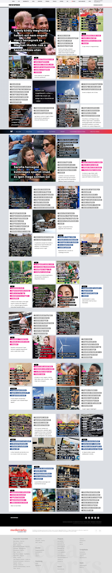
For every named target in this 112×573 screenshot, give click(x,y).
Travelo (54, 1)
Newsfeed (40, 1)
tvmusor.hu (60, 561)
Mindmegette (26, 1)
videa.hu (82, 555)
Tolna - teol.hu (16, 568)
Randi (74, 1)
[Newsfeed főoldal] (14, 518)
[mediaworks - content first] (18, 531)
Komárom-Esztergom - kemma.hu (21, 561)
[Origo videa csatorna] (95, 518)
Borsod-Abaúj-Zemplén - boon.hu (21, 546)
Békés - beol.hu (17, 544)
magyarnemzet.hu (39, 550)
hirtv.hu (37, 554)
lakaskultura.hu (61, 544)
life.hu (81, 542)
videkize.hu (60, 559)
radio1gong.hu (83, 565)
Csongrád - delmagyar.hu (19, 548)
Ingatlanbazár (82, 1)
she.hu (81, 544)
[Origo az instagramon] (92, 518)
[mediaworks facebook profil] (96, 530)
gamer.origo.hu (61, 546)
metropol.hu (82, 540)
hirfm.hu (82, 567)
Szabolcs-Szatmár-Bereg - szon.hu (21, 566)
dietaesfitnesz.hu (62, 555)
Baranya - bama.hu (18, 543)
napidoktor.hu (61, 550)
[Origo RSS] (98, 518)
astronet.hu (60, 541)
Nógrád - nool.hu (17, 563)
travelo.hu (60, 554)
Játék (90, 1)
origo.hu (37, 555)
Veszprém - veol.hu (40, 540)
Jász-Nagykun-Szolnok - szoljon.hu (21, 559)
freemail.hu (82, 552)
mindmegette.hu (61, 552)
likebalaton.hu (61, 548)
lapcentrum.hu (83, 557)
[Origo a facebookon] (86, 518)
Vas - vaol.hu (38, 538)
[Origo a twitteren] (89, 518)
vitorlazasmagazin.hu (63, 557)
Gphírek (61, 1)
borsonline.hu (61, 569)
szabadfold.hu (38, 552)
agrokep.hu (38, 565)
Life (19, 1)
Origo (13, 1)
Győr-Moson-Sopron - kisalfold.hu (21, 554)
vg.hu (36, 563)
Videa (33, 1)
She (67, 1)
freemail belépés (98, 5)
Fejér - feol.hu (16, 552)
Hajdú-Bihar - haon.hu (18, 555)
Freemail (47, 1)
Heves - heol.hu (17, 557)
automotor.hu (61, 543)
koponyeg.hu (83, 554)
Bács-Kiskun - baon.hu (18, 541)
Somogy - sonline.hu (18, 564)
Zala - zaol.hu (38, 542)
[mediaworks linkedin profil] (99, 530)
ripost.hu (82, 538)
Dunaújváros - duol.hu (18, 550)
